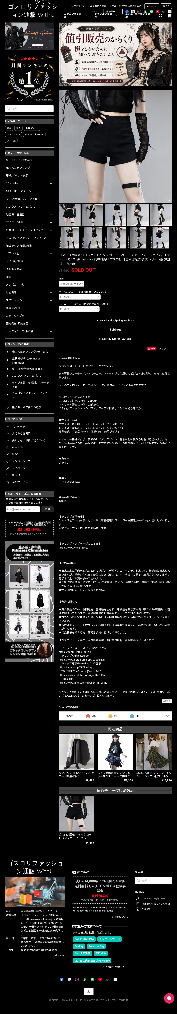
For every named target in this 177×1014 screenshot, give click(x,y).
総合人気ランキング (18, 167)
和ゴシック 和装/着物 (19, 245)
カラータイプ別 (15, 315)
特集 (8, 276)
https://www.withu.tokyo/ (73, 547)
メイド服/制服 (14, 261)
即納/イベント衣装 (17, 175)
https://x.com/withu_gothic (75, 651)
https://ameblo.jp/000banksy (75, 667)
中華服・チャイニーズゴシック (24, 230)
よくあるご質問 (98, 6)
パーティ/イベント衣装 (20, 331)
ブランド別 (12, 253)
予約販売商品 (14, 269)
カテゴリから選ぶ (72, 15)
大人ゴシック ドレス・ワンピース (26, 238)
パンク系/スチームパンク (21, 206)
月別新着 (11, 292)
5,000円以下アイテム (18, 191)
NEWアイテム (14, 300)
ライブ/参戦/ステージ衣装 (21, 199)
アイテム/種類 (14, 222)
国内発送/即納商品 (17, 323)
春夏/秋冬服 (13, 308)
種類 (61, 278)
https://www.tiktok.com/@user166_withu (83, 682)
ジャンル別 (12, 183)
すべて (69, 716)
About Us (151, 6)
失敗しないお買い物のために (126, 6)
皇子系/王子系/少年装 (19, 160)
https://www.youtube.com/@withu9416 (82, 675)
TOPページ (79, 6)
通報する (167, 701)
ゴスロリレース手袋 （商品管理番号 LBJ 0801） (86, 304)
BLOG (166, 6)
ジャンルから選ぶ (103, 15)
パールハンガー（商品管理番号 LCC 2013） (83, 291)
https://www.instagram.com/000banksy (82, 659)
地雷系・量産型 (15, 214)
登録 (47, 509)
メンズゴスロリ (15, 284)
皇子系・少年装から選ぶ (137, 15)
